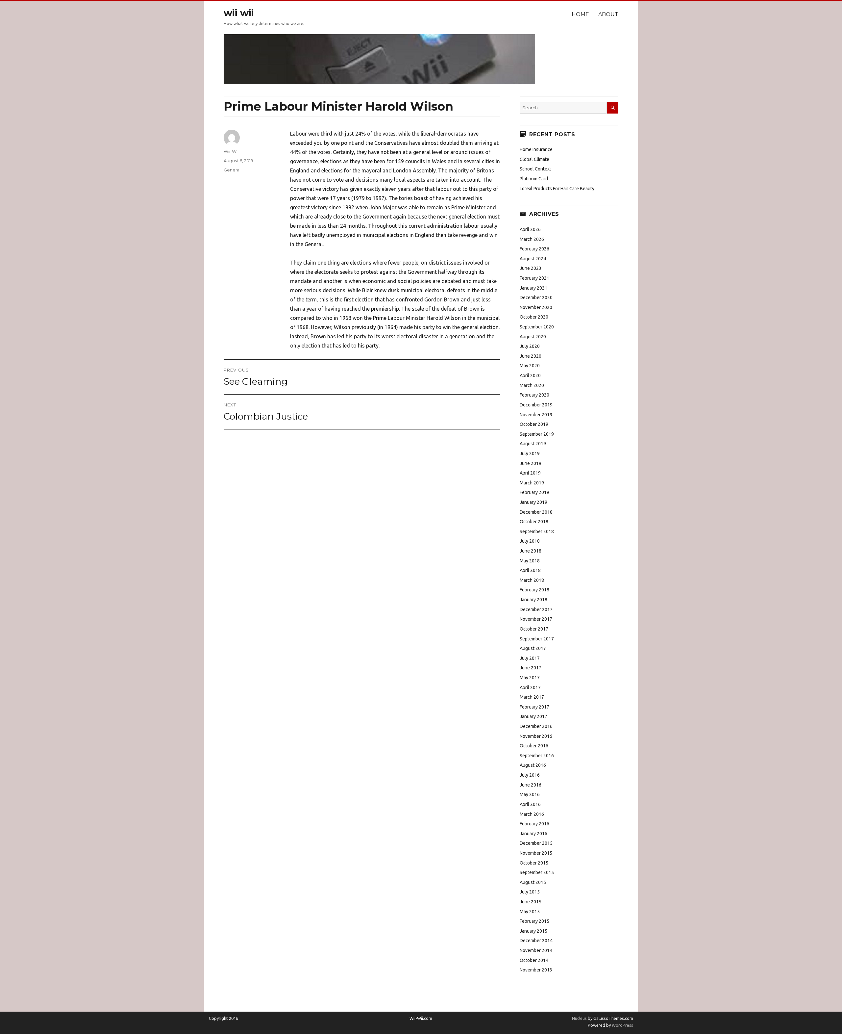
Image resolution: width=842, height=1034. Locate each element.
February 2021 (534, 278)
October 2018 (534, 521)
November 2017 (536, 619)
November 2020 (536, 307)
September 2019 (537, 434)
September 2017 (537, 638)
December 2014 (536, 940)
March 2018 (532, 580)
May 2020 (530, 365)
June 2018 (530, 551)
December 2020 (536, 297)
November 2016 (536, 736)
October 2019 (534, 424)
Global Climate (534, 159)
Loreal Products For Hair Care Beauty (557, 188)
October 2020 (534, 317)
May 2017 (530, 677)
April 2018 (530, 570)
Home (580, 14)
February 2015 (534, 921)
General (232, 169)
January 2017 (533, 716)
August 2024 (533, 258)
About (608, 14)
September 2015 (537, 872)
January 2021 (533, 288)
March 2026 (532, 239)
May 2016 (530, 794)
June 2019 (530, 463)
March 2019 (532, 482)
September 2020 (537, 326)
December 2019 (536, 404)
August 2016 (533, 765)
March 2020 (532, 385)
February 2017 (534, 707)
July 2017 (530, 658)
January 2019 (533, 502)
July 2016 (530, 775)
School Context (535, 168)
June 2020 (530, 356)
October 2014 (534, 960)
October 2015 (534, 863)
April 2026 (530, 229)
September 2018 (537, 531)
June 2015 (530, 901)
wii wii (239, 12)
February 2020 (534, 395)
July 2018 (530, 541)
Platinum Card (534, 178)
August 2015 (533, 882)
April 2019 (530, 473)
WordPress (622, 1025)
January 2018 (533, 599)
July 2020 (530, 346)
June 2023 (530, 268)
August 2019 (533, 443)
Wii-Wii (231, 151)
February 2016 (534, 823)
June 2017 (530, 667)
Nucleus (579, 1018)
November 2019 (536, 414)
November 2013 (536, 969)
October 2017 (534, 629)
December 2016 (536, 726)
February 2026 (534, 248)
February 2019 (534, 492)
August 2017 (533, 648)
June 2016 (530, 785)
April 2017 (530, 687)
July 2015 (530, 891)
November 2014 (536, 950)
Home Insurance (536, 149)
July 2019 (530, 453)
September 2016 (537, 755)
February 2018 (534, 589)
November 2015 (536, 853)
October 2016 (534, 745)
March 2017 (532, 697)
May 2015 (530, 911)
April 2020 (530, 375)
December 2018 (536, 512)
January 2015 (533, 931)
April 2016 (530, 804)
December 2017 (536, 609)
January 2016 (533, 833)
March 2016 (532, 814)
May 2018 (530, 560)
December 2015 (536, 843)
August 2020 (533, 336)
